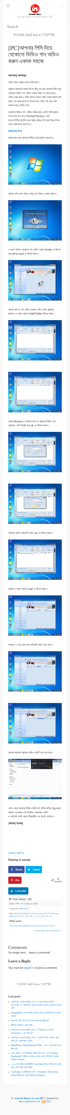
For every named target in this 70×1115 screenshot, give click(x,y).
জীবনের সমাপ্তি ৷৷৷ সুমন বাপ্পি (21, 1025)
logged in (29, 967)
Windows (54, 913)
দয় (36, 916)
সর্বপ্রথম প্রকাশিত (16, 853)
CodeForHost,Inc (32, 1101)
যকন (46, 916)
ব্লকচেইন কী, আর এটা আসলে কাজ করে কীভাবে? (30, 1020)
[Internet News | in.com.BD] (35, 9)
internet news (37, 913)
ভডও (42, 916)
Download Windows (22, 913)
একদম (27, 916)
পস (39, 916)
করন (31, 916)
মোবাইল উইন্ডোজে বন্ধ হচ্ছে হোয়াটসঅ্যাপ (47, 931)
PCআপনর (47, 913)
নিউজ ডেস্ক (19, 904)
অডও (22, 916)
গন (34, 916)
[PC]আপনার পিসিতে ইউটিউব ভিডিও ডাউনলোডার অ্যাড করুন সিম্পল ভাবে (31, 926)
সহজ (50, 916)
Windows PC (24, 909)
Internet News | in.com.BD (29, 1098)
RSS (48, 1101)
